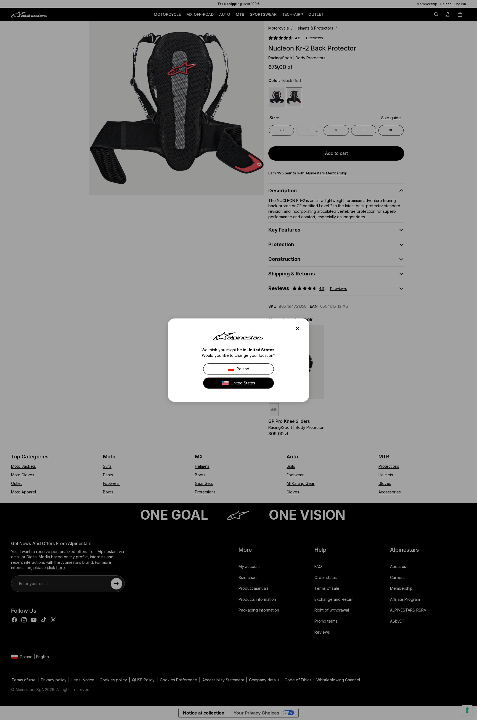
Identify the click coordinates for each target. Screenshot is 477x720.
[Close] (299, 328)
